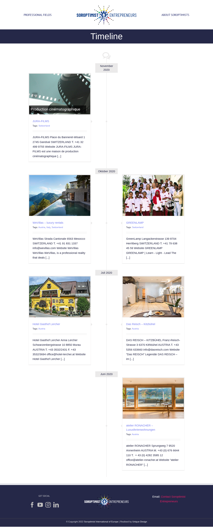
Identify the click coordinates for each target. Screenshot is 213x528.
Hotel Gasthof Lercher (46, 324)
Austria (41, 227)
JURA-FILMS (41, 121)
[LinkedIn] (56, 504)
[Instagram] (48, 504)
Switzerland (44, 125)
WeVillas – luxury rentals (48, 222)
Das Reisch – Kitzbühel (140, 324)
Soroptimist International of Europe (101, 521)
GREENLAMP (135, 222)
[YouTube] (40, 504)
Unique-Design (139, 521)
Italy (48, 227)
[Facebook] (32, 504)
